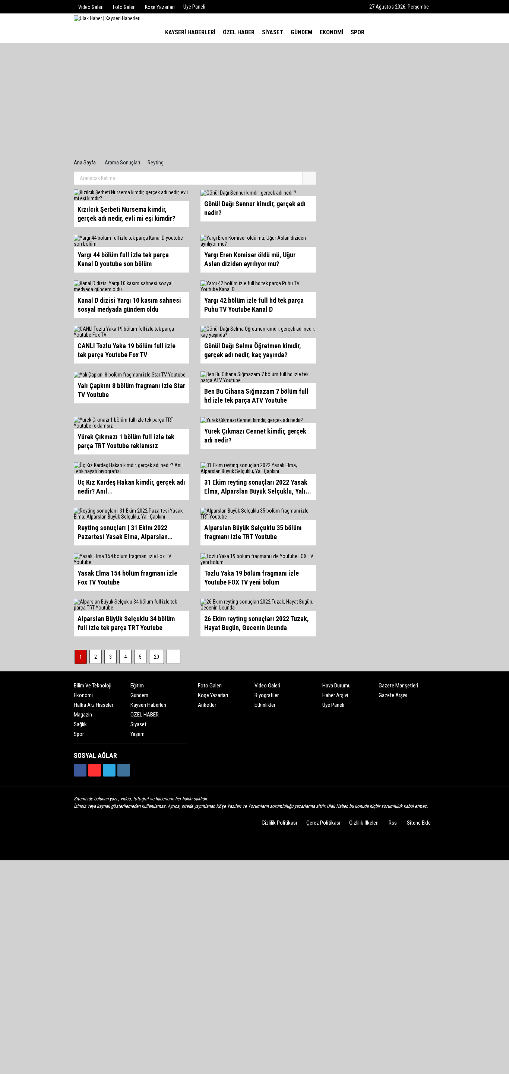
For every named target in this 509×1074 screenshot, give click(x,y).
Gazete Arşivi (393, 695)
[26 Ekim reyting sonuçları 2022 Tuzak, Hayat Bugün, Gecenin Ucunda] (258, 604)
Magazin (83, 714)
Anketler (207, 705)
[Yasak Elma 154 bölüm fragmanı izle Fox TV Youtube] (131, 559)
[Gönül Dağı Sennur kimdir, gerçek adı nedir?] (248, 192)
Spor (79, 734)
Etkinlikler (265, 705)
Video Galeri (267, 685)
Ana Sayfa (85, 162)
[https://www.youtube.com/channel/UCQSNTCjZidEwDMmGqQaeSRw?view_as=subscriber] (94, 770)
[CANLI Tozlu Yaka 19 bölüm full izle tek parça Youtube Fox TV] (131, 331)
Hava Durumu (336, 685)
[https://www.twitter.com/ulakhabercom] (109, 770)
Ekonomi (83, 695)
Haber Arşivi (335, 695)
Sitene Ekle (419, 822)
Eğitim (137, 685)
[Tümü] (374, 32)
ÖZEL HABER (144, 714)
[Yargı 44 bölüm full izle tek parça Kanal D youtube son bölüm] (131, 240)
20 (156, 657)
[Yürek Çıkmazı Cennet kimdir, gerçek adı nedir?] (251, 420)
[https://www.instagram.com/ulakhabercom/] (123, 770)
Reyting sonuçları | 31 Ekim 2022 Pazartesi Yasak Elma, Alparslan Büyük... (123, 536)
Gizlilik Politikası (279, 822)
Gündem (139, 695)
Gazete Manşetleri (398, 685)
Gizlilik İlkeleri (364, 822)
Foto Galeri (210, 685)
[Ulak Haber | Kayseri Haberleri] (107, 18)
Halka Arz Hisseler (93, 705)
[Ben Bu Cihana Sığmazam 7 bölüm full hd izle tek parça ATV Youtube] (258, 377)
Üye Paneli (194, 7)
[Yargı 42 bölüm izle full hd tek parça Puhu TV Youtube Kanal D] (258, 286)
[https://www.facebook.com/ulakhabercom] (80, 770)
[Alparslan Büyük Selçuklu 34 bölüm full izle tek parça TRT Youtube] (131, 604)
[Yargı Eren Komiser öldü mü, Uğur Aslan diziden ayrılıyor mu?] (258, 240)
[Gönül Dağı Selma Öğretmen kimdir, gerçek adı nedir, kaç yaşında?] (258, 331)
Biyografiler (267, 695)
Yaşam (137, 734)
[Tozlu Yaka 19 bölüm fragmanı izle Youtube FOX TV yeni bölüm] (258, 559)
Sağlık (80, 724)
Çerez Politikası (323, 822)
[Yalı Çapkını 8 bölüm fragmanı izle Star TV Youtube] (130, 374)
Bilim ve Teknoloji (92, 685)
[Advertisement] (254, 103)
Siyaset (138, 724)
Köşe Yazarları (213, 695)
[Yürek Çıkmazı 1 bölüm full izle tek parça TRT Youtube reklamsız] (131, 422)
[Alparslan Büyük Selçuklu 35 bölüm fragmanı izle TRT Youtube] (258, 513)
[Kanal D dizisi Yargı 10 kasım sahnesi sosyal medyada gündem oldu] (131, 286)
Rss (393, 822)
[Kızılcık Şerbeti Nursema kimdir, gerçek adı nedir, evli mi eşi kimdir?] (131, 195)
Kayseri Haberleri (148, 705)
